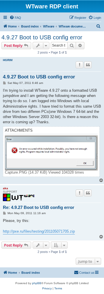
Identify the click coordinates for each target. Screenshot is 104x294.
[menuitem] (15, 17)
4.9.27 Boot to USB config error (41, 37)
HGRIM (7, 60)
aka (5, 188)
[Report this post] (79, 64)
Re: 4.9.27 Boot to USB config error (38, 207)
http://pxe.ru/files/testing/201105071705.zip (39, 231)
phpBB (36, 283)
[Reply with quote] (88, 64)
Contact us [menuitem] (86, 272)
